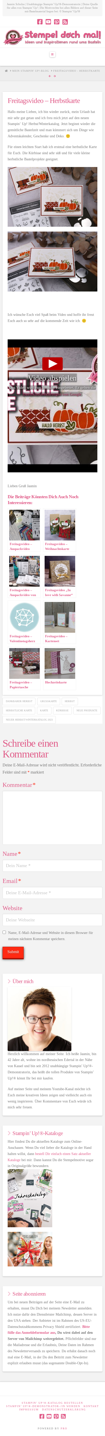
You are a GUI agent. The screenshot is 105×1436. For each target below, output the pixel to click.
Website (12, 908)
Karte (44, 710)
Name (12, 853)
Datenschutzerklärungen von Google (52, 394)
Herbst (70, 701)
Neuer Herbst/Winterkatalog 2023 (29, 719)
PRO (64, 1428)
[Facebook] (40, 22)
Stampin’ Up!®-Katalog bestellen (52, 1402)
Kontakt (91, 1406)
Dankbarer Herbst (19, 701)
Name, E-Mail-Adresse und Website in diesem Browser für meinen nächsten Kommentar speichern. (50, 936)
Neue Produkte (86, 710)
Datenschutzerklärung (64, 1409)
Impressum (29, 1409)
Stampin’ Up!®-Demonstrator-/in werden (43, 1406)
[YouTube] (48, 22)
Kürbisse (62, 710)
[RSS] (65, 22)
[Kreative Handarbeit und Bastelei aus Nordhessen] (52, 37)
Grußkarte (48, 701)
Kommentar (19, 785)
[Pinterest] (56, 22)
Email (12, 881)
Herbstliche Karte (19, 710)
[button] (52, 54)
